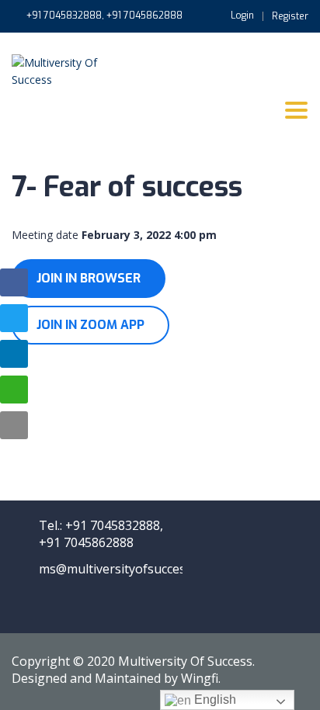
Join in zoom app (90, 325)
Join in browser (89, 278)
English (213, 699)
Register (290, 16)
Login (242, 15)
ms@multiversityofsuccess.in (122, 568)
